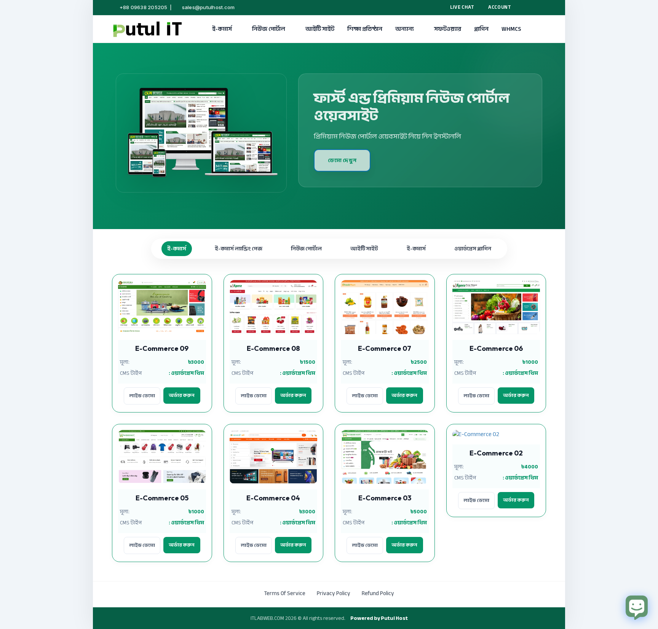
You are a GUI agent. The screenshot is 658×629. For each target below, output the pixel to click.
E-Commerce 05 (162, 498)
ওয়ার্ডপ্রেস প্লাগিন (472, 249)
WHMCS (511, 29)
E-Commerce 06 (496, 348)
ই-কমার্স (222, 29)
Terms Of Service (284, 593)
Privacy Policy (333, 593)
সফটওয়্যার (447, 29)
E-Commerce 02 (496, 453)
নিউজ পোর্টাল (268, 29)
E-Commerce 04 (273, 498)
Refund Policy (378, 593)
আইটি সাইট (319, 29)
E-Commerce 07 (384, 348)
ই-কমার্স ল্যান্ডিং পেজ (238, 249)
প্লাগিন (481, 29)
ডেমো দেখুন (342, 160)
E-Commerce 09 (161, 348)
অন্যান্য (404, 29)
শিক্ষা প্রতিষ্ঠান (364, 29)
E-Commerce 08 (273, 348)
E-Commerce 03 (384, 498)
